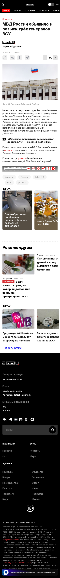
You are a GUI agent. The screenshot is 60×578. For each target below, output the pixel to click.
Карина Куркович (12, 46)
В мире (40, 255)
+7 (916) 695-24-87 (12, 379)
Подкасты (37, 494)
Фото (5, 456)
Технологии (8, 494)
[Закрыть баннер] (55, 572)
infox (6, 188)
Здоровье (7, 278)
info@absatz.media (12, 391)
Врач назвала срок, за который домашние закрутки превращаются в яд (16, 289)
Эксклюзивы (30, 10)
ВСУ (9, 182)
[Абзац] (30, 4)
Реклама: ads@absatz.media (17, 395)
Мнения (36, 499)
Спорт (35, 483)
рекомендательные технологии (16, 563)
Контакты (35, 450)
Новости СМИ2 (12, 347)
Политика (44, 10)
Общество (37, 472)
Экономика (38, 477)
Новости (17, 10)
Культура (7, 488)
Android (6, 410)
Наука (35, 488)
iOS (4, 407)
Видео (6, 10)
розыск (8, 150)
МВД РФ (39, 177)
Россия (24, 177)
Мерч (33, 456)
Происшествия (10, 483)
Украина (9, 177)
